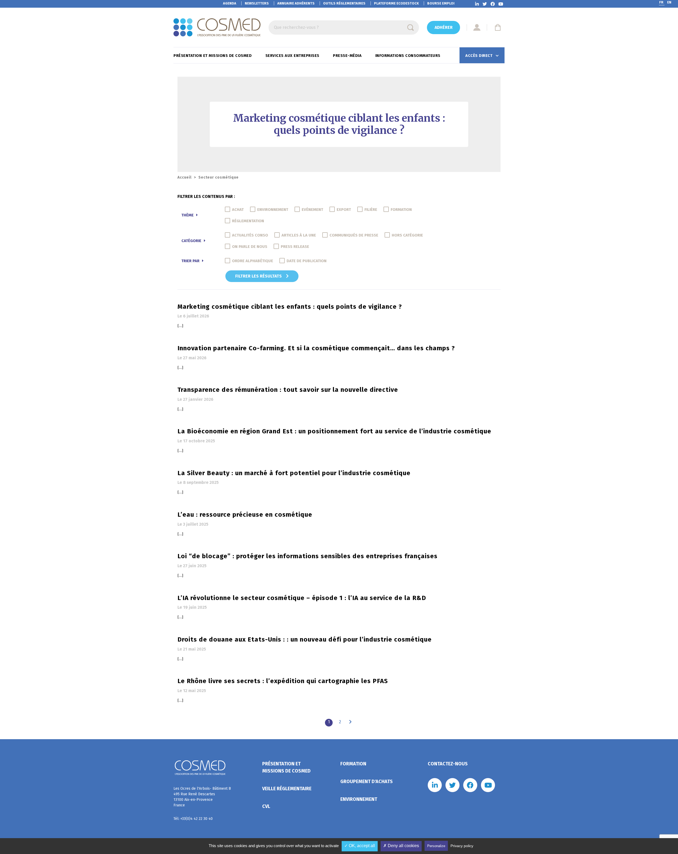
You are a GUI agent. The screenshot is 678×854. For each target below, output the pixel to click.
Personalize (436, 846)
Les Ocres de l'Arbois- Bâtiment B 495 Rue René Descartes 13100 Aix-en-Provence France (202, 796)
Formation (353, 764)
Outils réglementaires (344, 3)
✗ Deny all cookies (401, 845)
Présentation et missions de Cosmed (213, 55)
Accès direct (479, 55)
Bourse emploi (440, 3)
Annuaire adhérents (296, 3)
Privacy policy (461, 846)
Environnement (358, 799)
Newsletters (257, 3)
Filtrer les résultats (259, 276)
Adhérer (444, 27)
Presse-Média (348, 55)
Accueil (184, 177)
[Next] (350, 722)
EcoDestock (396, 3)
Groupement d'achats (366, 781)
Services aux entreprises (293, 55)
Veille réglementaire (286, 789)
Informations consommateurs (408, 55)
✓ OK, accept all (359, 845)
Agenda (229, 3)
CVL (266, 806)
